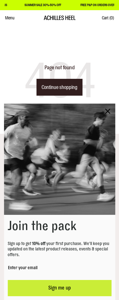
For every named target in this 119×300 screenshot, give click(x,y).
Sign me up (59, 288)
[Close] (107, 111)
